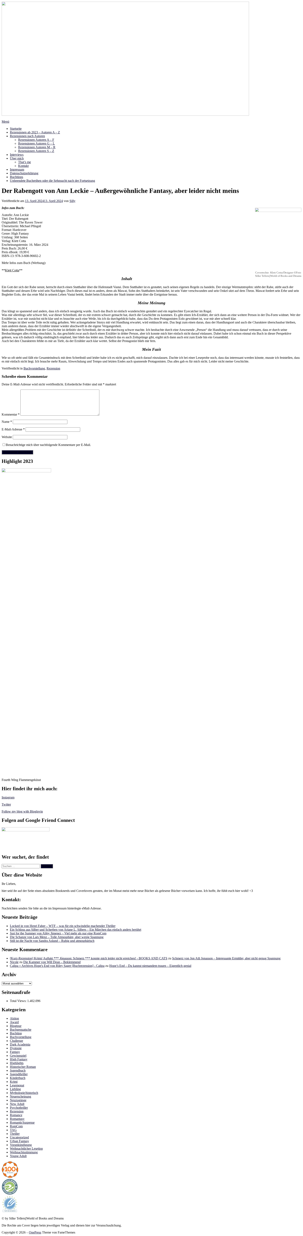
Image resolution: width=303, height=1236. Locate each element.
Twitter (6, 804)
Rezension (53, 368)
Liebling (15, 1089)
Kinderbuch (17, 1078)
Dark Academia (20, 1044)
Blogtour (15, 1026)
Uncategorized (19, 1137)
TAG (13, 1130)
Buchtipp (16, 1033)
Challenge (16, 1040)
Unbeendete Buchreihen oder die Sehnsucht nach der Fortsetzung (52, 180)
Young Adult (18, 1156)
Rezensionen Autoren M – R (36, 147)
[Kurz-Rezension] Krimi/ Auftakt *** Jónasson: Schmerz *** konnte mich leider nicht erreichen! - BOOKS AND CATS (88, 958)
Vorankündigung (21, 1145)
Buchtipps (16, 177)
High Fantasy (18, 1059)
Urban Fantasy (19, 1141)
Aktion (14, 1018)
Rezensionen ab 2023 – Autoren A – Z (35, 132)
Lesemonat (17, 1085)
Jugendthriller (19, 1074)
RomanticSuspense (22, 1122)
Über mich (17, 158)
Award (14, 1022)
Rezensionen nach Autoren (27, 136)
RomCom (16, 1126)
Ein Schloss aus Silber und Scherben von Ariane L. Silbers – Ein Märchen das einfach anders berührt (75, 929)
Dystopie (16, 1048)
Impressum (17, 169)
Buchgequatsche (20, 1029)
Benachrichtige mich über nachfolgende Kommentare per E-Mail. (48, 445)
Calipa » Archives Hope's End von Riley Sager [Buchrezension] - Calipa (57, 965)
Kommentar (11, 414)
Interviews (16, 154)
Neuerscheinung (20, 1096)
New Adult (17, 1104)
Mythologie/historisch (24, 1093)
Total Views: (18, 1001)
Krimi (14, 1081)
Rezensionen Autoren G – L (36, 143)
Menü (5, 121)
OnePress (35, 1232)
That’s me (24, 162)
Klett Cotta (12, 270)
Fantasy (15, 1052)
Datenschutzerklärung (24, 173)
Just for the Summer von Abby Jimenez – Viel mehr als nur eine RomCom (58, 933)
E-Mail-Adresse (13, 429)
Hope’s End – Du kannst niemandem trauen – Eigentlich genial (150, 965)
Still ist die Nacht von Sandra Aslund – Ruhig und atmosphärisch (52, 940)
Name (7, 421)
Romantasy (17, 1119)
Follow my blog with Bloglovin (22, 811)
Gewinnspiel (18, 1055)
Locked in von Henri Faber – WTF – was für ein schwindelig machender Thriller (62, 926)
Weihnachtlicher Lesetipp (26, 1148)
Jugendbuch (18, 1070)
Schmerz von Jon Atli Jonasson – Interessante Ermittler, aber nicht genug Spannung (226, 958)
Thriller (15, 1133)
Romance (16, 1115)
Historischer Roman (23, 1066)
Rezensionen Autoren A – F (36, 139)
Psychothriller (19, 1107)
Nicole (14, 962)
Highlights (16, 1063)
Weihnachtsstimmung (24, 1152)
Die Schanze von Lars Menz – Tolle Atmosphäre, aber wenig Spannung (56, 937)
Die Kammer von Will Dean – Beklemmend (52, 962)
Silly (72, 201)
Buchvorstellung (34, 368)
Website (7, 437)
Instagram (8, 797)
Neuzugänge (18, 1100)
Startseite (16, 128)
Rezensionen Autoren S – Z (36, 151)
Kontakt (23, 166)
